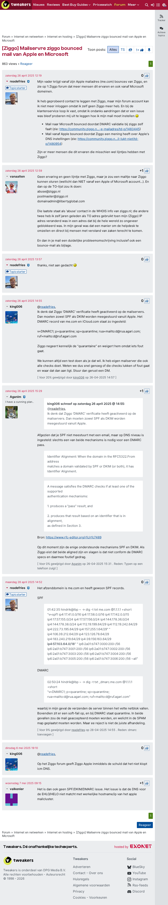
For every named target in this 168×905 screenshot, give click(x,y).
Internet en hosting (59, 36)
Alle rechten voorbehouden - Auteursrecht (34, 874)
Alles (113, 49)
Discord (139, 891)
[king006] (11, 317)
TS (123, 49)
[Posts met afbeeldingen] (130, 49)
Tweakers (10, 870)
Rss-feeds (140, 885)
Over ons (96, 873)
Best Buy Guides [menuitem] (75, 5)
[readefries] (11, 98)
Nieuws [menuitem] (38, 5)
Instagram (140, 879)
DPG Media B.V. (54, 870)
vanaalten (17, 176)
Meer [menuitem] (132, 5)
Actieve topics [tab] (161, 34)
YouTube (139, 873)
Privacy (78, 891)
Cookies (79, 897)
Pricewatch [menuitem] (102, 5)
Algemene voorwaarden (91, 885)
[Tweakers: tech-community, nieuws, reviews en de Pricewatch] (16, 5)
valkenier (17, 789)
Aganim (15, 397)
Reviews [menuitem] (53, 5)
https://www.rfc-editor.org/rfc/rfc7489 (73, 537)
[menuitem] (147, 5)
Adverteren (81, 867)
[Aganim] (11, 412)
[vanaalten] (11, 187)
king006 (16, 306)
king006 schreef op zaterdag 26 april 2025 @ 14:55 (85, 404)
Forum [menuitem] (119, 5)
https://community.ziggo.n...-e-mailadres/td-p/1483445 (99, 129)
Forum (6, 36)
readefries (17, 81)
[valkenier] (11, 800)
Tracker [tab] (161, 20)
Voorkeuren (98, 897)
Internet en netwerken (28, 36)
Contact (79, 873)
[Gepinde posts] (149, 49)
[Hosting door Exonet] (133, 847)
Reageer (26, 64)
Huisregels (81, 879)
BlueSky (139, 867)
